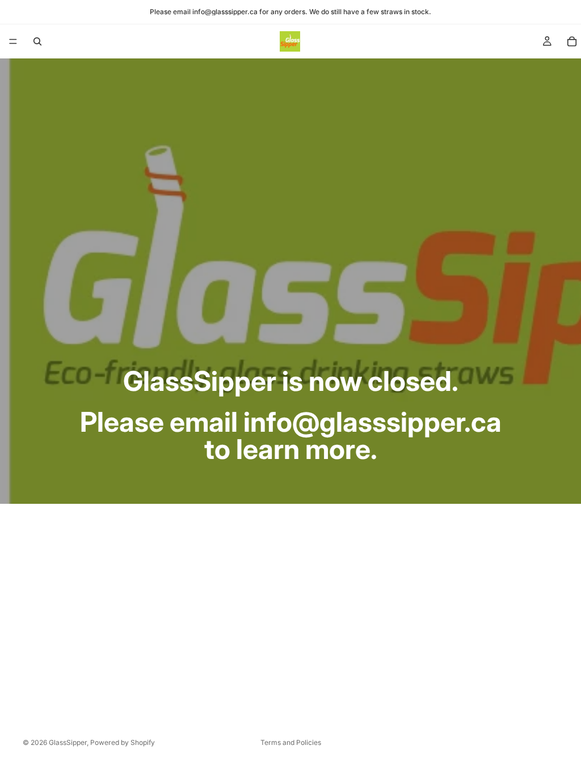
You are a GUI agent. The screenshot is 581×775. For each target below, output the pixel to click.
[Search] (37, 41)
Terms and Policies (290, 742)
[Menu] (13, 41)
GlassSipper (68, 742)
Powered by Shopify (122, 742)
